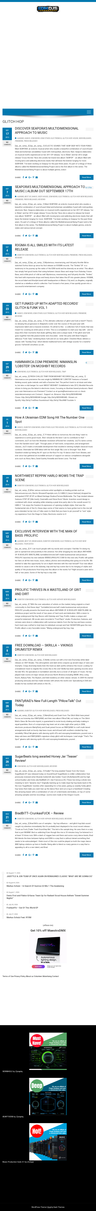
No (7, 143)
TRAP (64, 372)
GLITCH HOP (67, 138)
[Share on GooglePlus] (30, 177)
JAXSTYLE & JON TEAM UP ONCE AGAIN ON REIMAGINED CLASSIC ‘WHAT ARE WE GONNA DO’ (49, 876)
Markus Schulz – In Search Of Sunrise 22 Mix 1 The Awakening (35, 886)
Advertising (47, 976)
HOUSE (75, 138)
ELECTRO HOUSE (57, 427)
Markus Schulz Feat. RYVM (19, 917)
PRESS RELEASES (30, 141)
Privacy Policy (20, 976)
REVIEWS (41, 199)
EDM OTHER (45, 138)
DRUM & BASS (37, 541)
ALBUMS (20, 138)
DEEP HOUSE (43, 197)
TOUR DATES (29, 544)
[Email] (36, 177)
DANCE (27, 138)
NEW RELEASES (85, 138)
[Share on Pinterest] (33, 177)
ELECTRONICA (56, 138)
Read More (86, 177)
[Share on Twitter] (26, 177)
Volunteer (38, 976)
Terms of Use (8, 976)
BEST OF (28, 197)
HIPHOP (60, 599)
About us (30, 976)
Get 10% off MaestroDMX (48, 930)
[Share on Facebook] (23, 177)
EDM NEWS (35, 138)
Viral (49, 1207)
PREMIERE (19, 141)
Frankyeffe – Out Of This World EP (22, 908)
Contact (55, 976)
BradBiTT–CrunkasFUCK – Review (39, 813)
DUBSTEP (20, 255)
